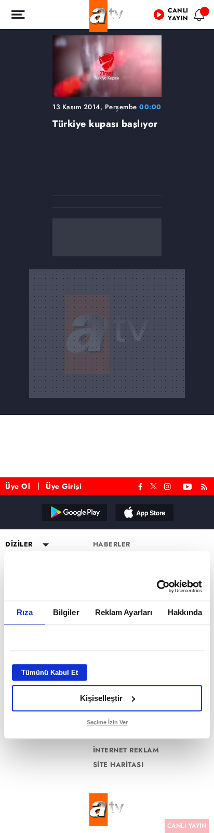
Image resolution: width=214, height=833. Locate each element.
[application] (107, 416)
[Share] (197, 16)
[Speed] (168, 16)
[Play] (107, 416)
